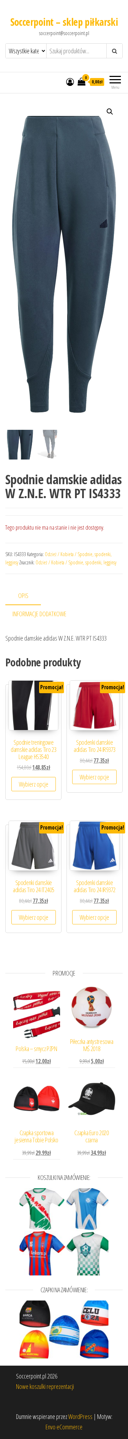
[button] (109, 111)
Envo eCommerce (64, 1427)
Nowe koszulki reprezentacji (45, 1386)
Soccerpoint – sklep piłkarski (64, 22)
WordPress (80, 1416)
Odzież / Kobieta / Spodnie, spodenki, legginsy (76, 562)
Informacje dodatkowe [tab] (39, 613)
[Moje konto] (70, 81)
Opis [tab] (23, 595)
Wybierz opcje (33, 784)
